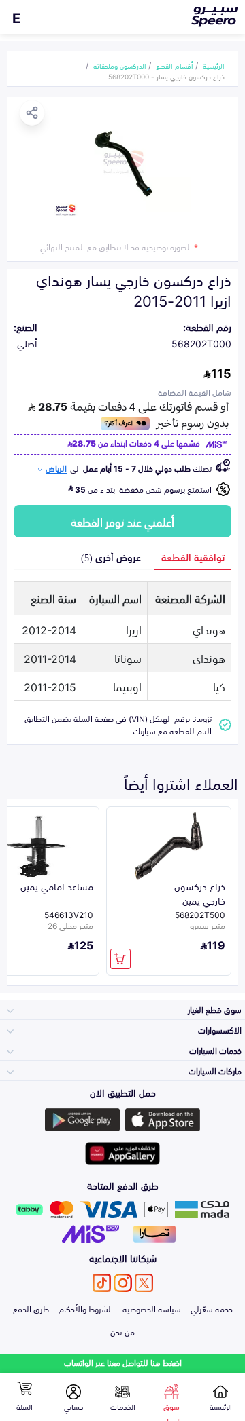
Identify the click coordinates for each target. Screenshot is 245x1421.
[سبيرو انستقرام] (123, 1283)
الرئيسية (214, 65)
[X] (144, 1283)
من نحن (122, 1331)
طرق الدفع (31, 1308)
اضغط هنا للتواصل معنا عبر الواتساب (123, 1362)
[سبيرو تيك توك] (102, 1283)
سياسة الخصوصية (151, 1308)
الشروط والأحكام (86, 1308)
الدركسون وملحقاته (119, 65)
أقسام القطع (174, 65)
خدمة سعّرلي (212, 1308)
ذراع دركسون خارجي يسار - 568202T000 (166, 76)
